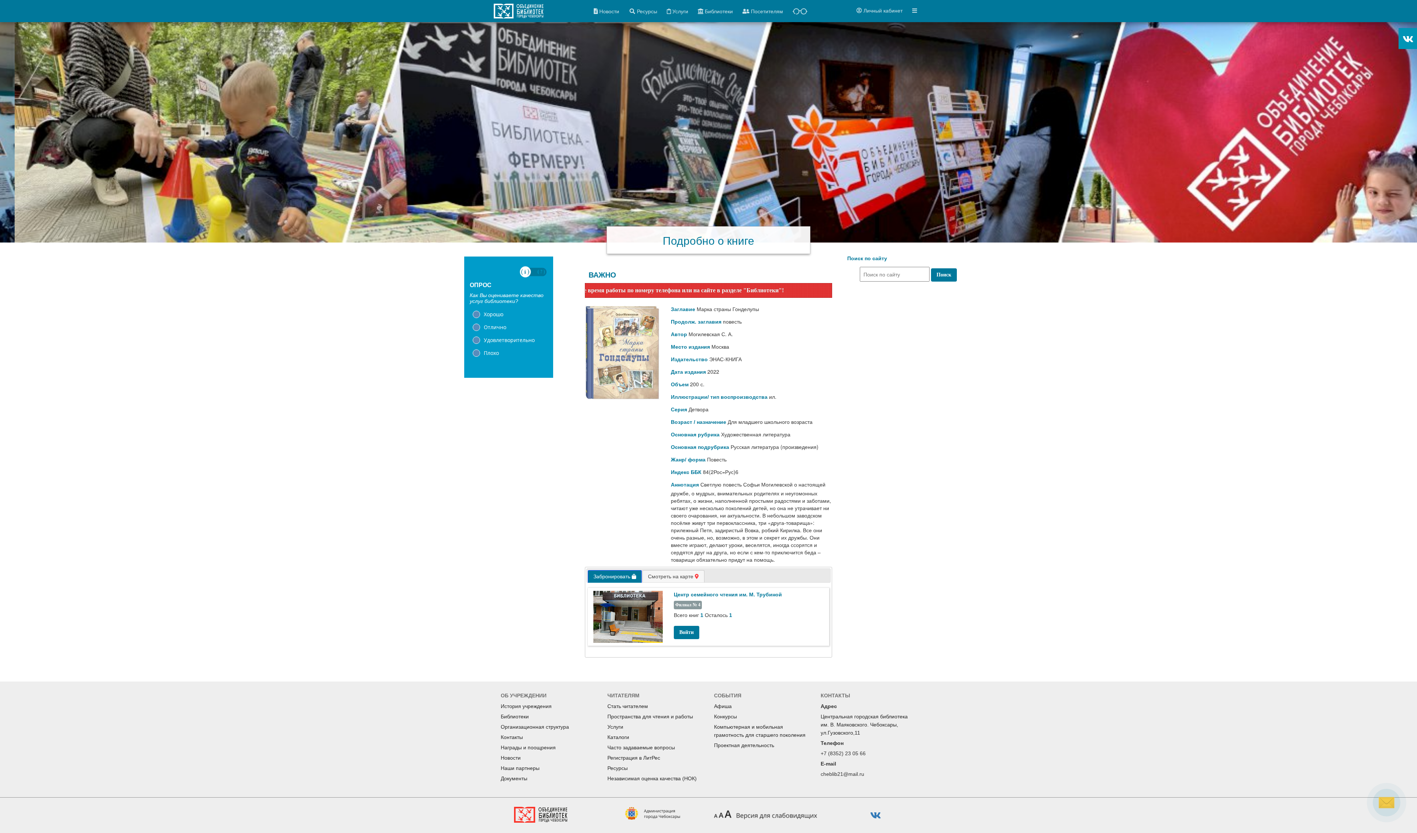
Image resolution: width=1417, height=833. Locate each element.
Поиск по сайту (867, 258)
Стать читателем (627, 706)
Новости (511, 758)
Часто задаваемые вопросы (641, 747)
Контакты (512, 737)
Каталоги (618, 737)
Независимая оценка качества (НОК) (652, 778)
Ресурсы (617, 768)
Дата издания (688, 372)
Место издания (690, 347)
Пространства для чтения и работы (650, 716)
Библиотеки (515, 716)
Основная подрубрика (700, 447)
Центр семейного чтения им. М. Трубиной (728, 594)
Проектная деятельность (744, 745)
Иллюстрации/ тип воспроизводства (719, 397)
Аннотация (685, 485)
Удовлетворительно (509, 340)
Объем (680, 384)
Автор (679, 334)
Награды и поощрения (528, 747)
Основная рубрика (695, 435)
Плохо (491, 352)
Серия (679, 409)
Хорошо (493, 314)
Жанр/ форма (688, 460)
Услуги (615, 727)
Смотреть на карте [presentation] (671, 576)
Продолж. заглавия (696, 322)
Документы (514, 778)
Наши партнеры (520, 768)
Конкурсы (725, 716)
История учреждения (526, 706)
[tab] (615, 576)
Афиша (723, 706)
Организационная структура (535, 727)
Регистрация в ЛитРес (633, 758)
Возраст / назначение (698, 422)
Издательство (689, 359)
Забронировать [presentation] (612, 576)
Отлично (495, 327)
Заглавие (683, 309)
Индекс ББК (686, 472)
